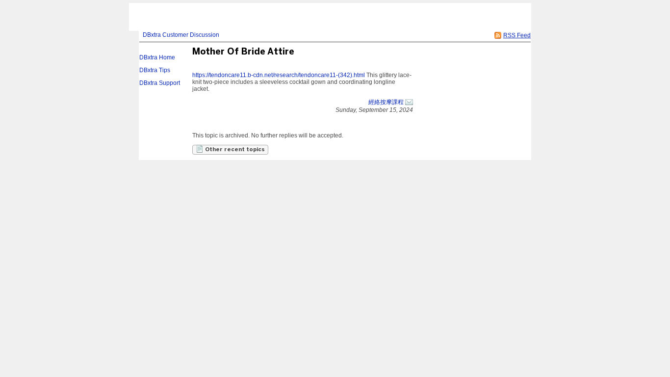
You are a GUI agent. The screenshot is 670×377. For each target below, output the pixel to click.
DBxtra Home (157, 57)
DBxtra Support (159, 83)
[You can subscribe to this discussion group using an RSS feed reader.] (498, 35)
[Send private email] (409, 102)
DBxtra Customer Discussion (181, 34)
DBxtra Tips (154, 70)
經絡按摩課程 (386, 102)
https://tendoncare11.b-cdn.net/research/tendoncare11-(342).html (278, 75)
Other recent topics (234, 149)
